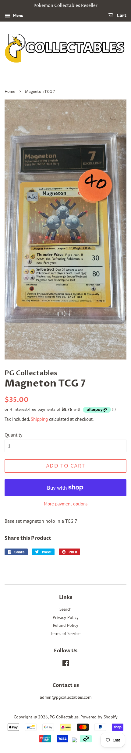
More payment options (65, 504)
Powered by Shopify (99, 717)
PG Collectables (64, 717)
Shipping (39, 419)
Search (65, 609)
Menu (17, 15)
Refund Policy (65, 625)
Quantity (13, 435)
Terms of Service (65, 633)
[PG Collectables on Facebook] (65, 664)
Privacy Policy (66, 617)
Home (10, 91)
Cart (121, 16)
